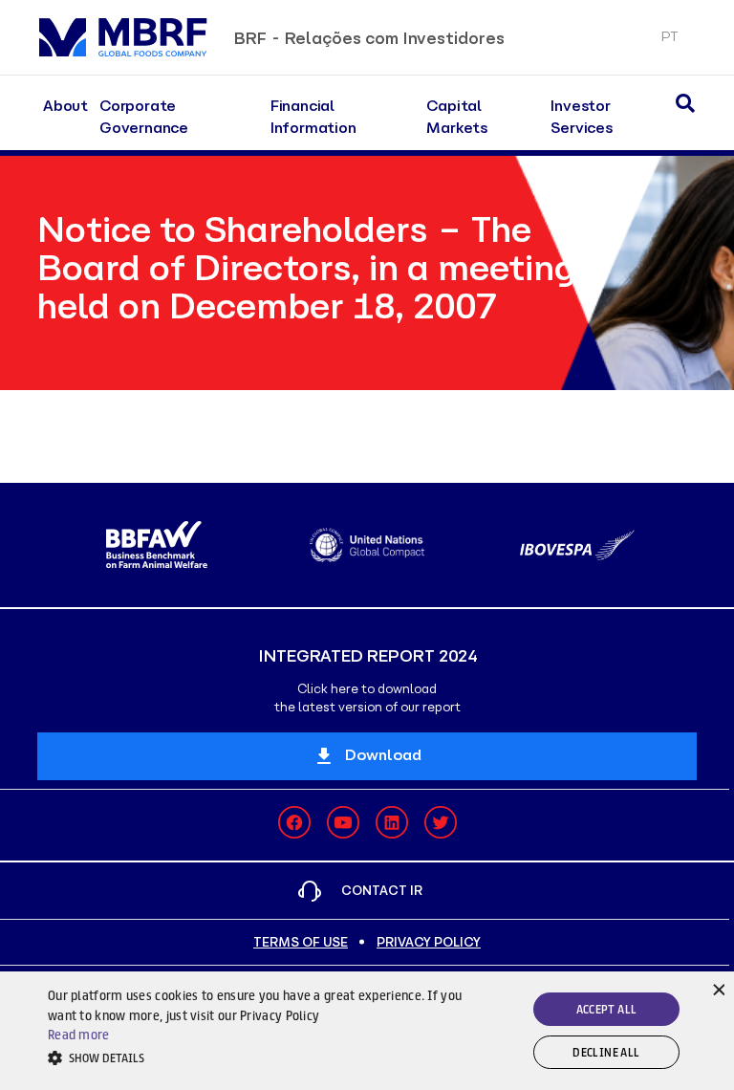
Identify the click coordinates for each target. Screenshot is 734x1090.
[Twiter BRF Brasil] (440, 822)
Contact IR (381, 891)
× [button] (717, 988)
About (65, 106)
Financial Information (313, 117)
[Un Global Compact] (367, 544)
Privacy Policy (429, 942)
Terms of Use (300, 942)
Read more (79, 1034)
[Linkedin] (392, 822)
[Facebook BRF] (294, 822)
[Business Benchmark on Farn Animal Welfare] (156, 545)
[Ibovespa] (577, 545)
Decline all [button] (605, 1052)
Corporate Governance (143, 117)
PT (669, 37)
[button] (255, 1057)
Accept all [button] (606, 1009)
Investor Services (581, 117)
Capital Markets (456, 117)
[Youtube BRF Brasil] (343, 822)
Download (383, 755)
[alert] (367, 1030)
